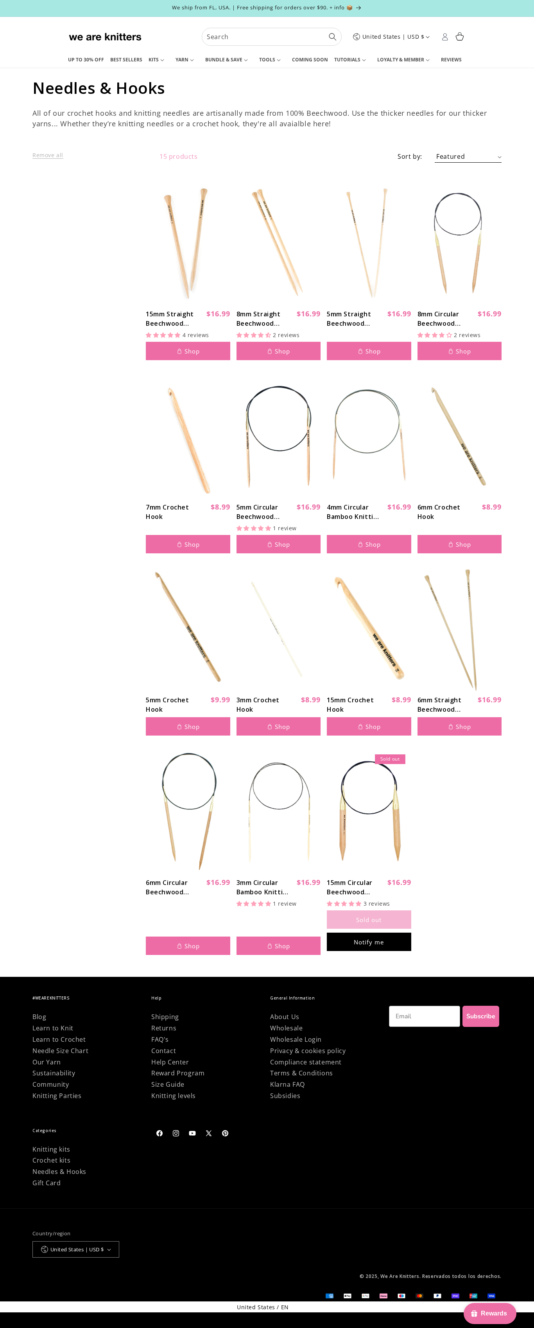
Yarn (182, 59)
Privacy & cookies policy (308, 1050)
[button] (159, 60)
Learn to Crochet (59, 1039)
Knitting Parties (57, 1095)
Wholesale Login (296, 1039)
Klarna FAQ (287, 1084)
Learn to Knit (52, 1028)
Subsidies (285, 1095)
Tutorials (347, 59)
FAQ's (160, 1039)
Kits (154, 59)
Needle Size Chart (60, 1050)
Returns (163, 1028)
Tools (267, 59)
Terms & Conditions (301, 1073)
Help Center (170, 1062)
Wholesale (286, 1028)
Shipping (165, 1016)
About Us (284, 1016)
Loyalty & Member (400, 59)
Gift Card (46, 1183)
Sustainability (53, 1073)
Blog (39, 1016)
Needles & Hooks (59, 1171)
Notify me (369, 942)
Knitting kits (51, 1149)
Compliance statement (306, 1062)
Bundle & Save (223, 59)
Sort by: (410, 156)
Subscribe (480, 1016)
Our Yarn (46, 1062)
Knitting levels (173, 1095)
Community (50, 1084)
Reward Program (177, 1073)
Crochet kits (51, 1160)
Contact (163, 1050)
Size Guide (168, 1084)
